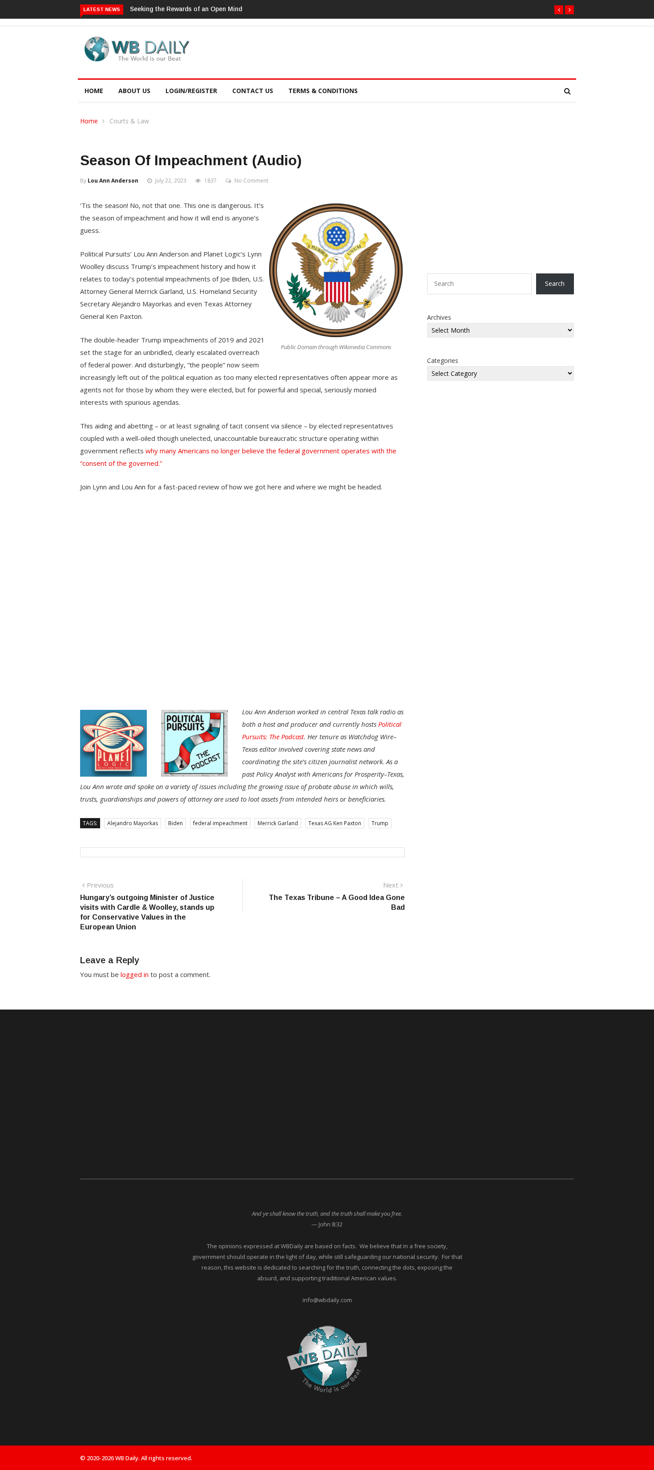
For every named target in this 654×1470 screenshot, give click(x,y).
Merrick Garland (278, 823)
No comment (251, 180)
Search (555, 283)
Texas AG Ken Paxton (334, 823)
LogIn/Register (191, 90)
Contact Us (252, 90)
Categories (442, 360)
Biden (175, 823)
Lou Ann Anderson (113, 180)
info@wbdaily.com (327, 1300)
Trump (379, 823)
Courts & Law (129, 121)
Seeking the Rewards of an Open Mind (186, 8)
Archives (439, 317)
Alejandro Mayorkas (132, 823)
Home (94, 90)
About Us (134, 90)
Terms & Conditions (323, 90)
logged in (135, 974)
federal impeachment (220, 823)
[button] (558, 9)
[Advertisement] (369, 51)
